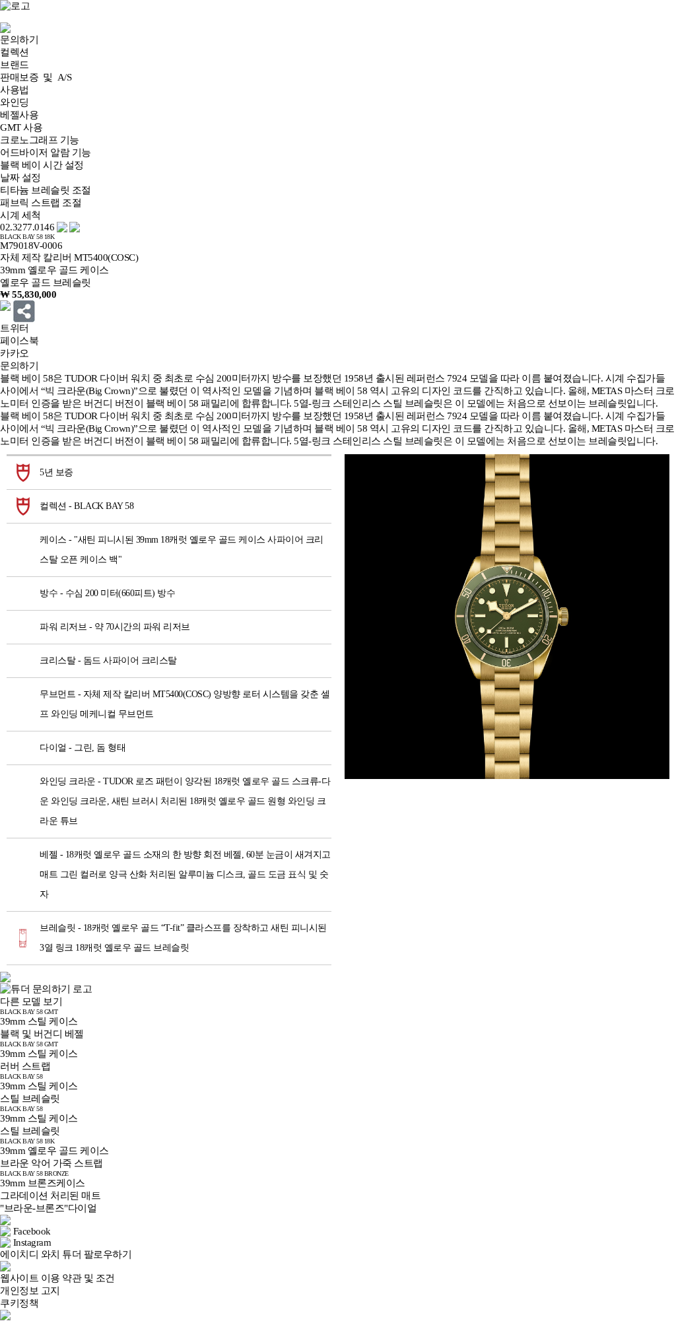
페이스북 (19, 340)
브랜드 (14, 64)
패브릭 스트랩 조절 (40, 202)
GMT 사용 (21, 127)
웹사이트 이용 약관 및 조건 (57, 1278)
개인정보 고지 (30, 1290)
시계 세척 (20, 215)
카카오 (14, 353)
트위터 (14, 328)
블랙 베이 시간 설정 (42, 165)
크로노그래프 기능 (39, 140)
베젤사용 (19, 115)
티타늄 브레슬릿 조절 (45, 190)
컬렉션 (14, 52)
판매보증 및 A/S (35, 77)
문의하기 (19, 39)
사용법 (14, 90)
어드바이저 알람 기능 (45, 152)
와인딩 (14, 102)
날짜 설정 (20, 177)
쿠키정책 (19, 1303)
